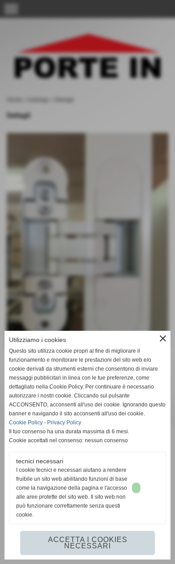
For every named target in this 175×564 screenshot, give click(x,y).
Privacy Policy (64, 422)
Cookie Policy (26, 422)
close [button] (163, 338)
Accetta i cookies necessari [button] (87, 543)
